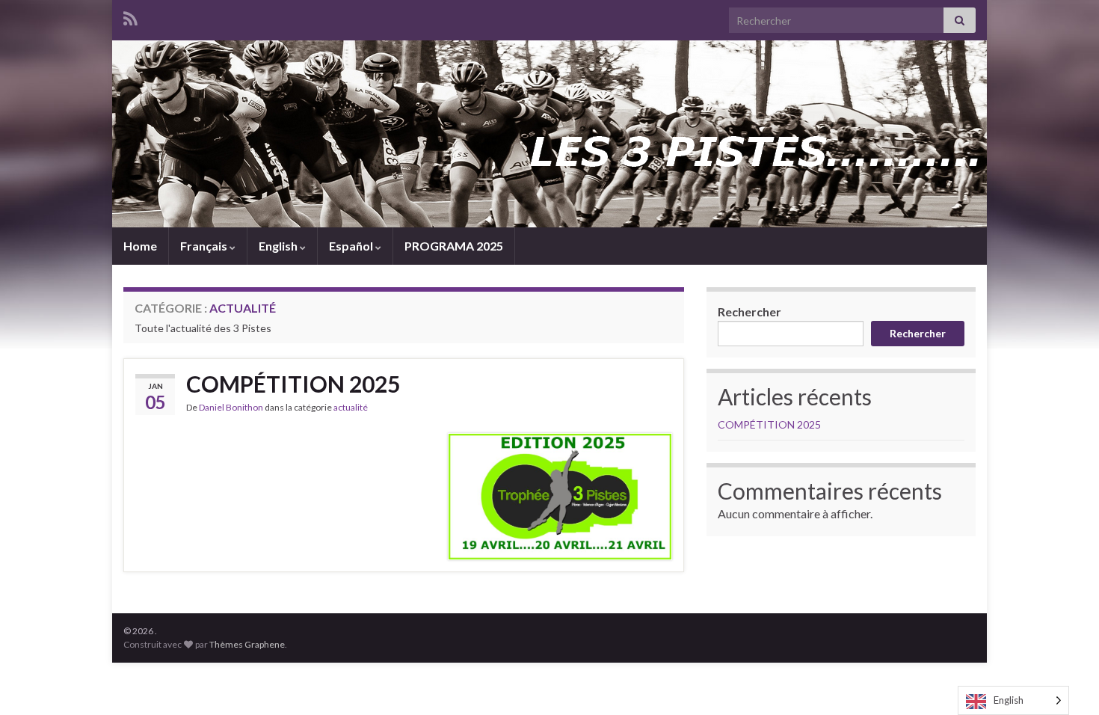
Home (140, 246)
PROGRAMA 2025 (453, 246)
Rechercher (749, 311)
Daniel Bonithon (231, 407)
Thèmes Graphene (247, 644)
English (279, 246)
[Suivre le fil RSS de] (130, 16)
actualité (350, 407)
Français (205, 246)
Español (352, 246)
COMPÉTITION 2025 (293, 383)
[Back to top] (1065, 681)
